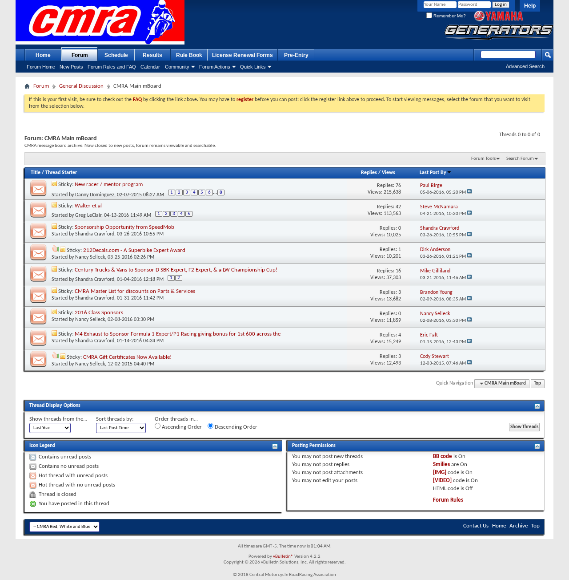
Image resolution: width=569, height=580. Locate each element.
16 (398, 271)
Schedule (116, 55)
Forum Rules (448, 500)
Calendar (150, 66)
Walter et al (88, 206)
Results (152, 55)
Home (43, 55)
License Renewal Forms (242, 55)
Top (537, 383)
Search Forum (520, 158)
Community (177, 66)
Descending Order (235, 427)
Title (35, 172)
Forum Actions (214, 66)
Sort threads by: (114, 419)
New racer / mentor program (109, 184)
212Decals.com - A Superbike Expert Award (134, 250)
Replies (369, 172)
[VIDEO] (442, 480)
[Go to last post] (469, 192)
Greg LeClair (88, 215)
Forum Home (41, 66)
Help (530, 6)
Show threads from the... (58, 419)
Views (388, 172)
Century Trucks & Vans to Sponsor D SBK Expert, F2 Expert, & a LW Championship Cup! (176, 270)
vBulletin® (283, 556)
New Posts (71, 66)
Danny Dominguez (94, 195)
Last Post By (433, 172)
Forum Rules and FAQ (112, 66)
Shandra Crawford (94, 234)
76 (398, 185)
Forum (80, 55)
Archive (518, 526)
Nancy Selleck (90, 257)
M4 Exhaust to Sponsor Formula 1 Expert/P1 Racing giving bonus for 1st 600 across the (177, 334)
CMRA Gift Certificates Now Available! (127, 357)
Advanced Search (525, 66)
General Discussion (81, 86)
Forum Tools (483, 158)
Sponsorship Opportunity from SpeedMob (124, 227)
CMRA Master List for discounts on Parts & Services (135, 291)
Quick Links (253, 66)
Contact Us (476, 526)
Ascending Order (181, 427)
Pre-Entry (296, 55)
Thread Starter (61, 172)
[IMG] (439, 472)
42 (398, 207)
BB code (442, 456)
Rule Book (189, 55)
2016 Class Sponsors (99, 313)
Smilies (441, 464)
